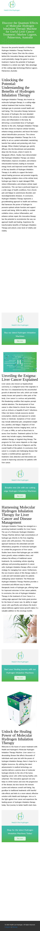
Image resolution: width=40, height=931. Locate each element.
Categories (7, 927)
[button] (20, 341)
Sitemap (14, 927)
